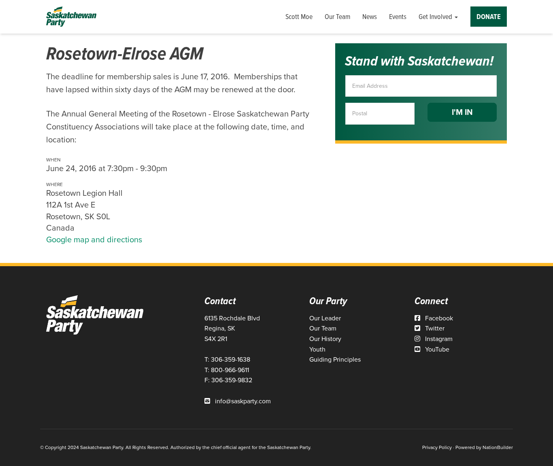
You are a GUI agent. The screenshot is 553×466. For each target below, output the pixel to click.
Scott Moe (299, 16)
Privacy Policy (437, 447)
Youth (317, 349)
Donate (488, 16)
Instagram (438, 338)
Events (397, 16)
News (369, 16)
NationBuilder (498, 447)
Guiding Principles (335, 359)
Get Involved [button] (436, 16)
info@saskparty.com (243, 401)
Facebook (438, 318)
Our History (325, 338)
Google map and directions (94, 239)
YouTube (436, 349)
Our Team (337, 16)
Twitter (434, 328)
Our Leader (325, 318)
